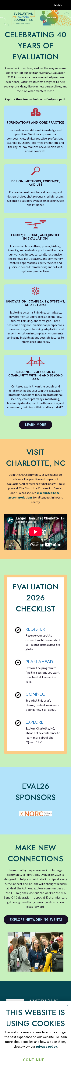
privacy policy (46, 1046)
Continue (33, 1060)
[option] (35, 813)
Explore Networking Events (36, 919)
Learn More (35, 424)
